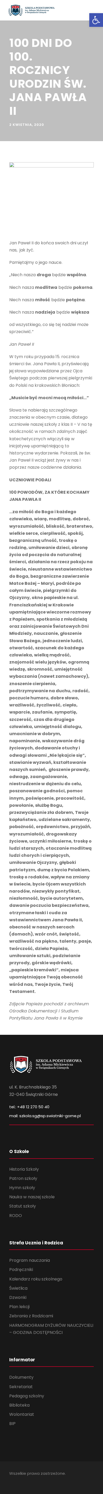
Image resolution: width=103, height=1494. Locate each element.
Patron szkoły (23, 1178)
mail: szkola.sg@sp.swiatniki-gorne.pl (45, 1116)
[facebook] (11, 1481)
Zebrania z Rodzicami (31, 1316)
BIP (12, 1424)
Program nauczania (29, 1260)
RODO (15, 1216)
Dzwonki (17, 1297)
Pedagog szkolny (26, 1396)
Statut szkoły (22, 1206)
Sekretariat (21, 1387)
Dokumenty (21, 1377)
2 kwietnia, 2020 (26, 124)
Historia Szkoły (24, 1169)
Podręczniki (21, 1270)
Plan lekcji (19, 1307)
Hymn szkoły (22, 1188)
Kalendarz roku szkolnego (35, 1279)
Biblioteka (19, 1405)
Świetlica (18, 1288)
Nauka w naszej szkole (32, 1197)
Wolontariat (21, 1414)
